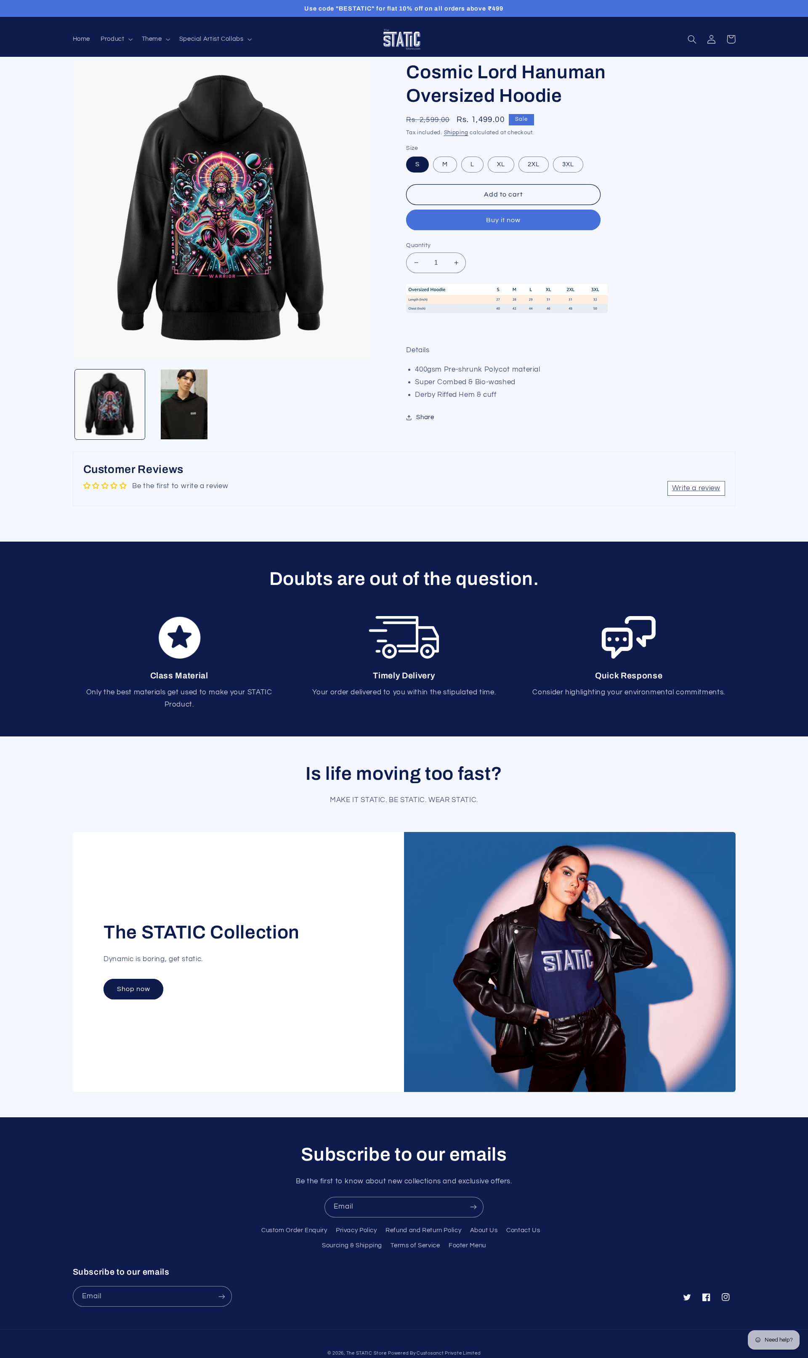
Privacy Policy (356, 1230)
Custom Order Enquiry (294, 1230)
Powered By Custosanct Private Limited (434, 1353)
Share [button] (425, 417)
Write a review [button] (696, 488)
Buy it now (503, 220)
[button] (116, 39)
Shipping (456, 133)
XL (501, 164)
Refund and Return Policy (423, 1230)
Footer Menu (467, 1245)
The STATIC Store (366, 1353)
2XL (534, 164)
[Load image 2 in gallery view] (184, 404)
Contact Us (523, 1230)
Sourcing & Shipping (352, 1245)
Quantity (418, 245)
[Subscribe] (473, 1207)
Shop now (133, 989)
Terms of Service (415, 1245)
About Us (484, 1230)
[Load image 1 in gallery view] (110, 404)
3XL (568, 164)
